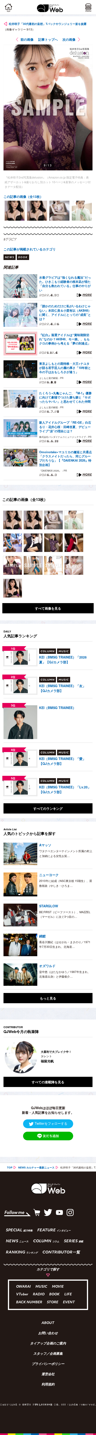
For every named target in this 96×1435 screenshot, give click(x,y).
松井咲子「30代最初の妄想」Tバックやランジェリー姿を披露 (47, 24)
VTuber (22, 1294)
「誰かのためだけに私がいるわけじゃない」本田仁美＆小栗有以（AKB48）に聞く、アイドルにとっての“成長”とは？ (65, 312)
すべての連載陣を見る (48, 1082)
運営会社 (48, 1374)
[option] (15, 211)
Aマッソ (45, 845)
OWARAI (23, 1287)
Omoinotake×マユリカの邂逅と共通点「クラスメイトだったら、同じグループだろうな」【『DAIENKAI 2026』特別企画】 (65, 458)
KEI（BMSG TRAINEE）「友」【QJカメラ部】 (62, 688)
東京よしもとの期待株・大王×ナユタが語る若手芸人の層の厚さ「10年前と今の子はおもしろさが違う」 (65, 367)
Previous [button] (7, 1057)
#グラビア (10, 239)
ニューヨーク (49, 874)
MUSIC (41, 1287)
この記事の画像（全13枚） (23, 196)
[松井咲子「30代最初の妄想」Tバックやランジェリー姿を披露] (12, 520)
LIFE (68, 1294)
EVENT (69, 1302)
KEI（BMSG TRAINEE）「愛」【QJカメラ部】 (62, 761)
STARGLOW (48, 906)
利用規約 (48, 1384)
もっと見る (48, 998)
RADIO (39, 1294)
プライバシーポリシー (48, 1364)
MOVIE (58, 1287)
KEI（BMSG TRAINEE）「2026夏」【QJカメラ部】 (63, 659)
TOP (9, 1167)
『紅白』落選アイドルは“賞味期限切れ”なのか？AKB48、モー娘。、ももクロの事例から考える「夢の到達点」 (65, 339)
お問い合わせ (48, 1333)
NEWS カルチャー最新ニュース (36, 1167)
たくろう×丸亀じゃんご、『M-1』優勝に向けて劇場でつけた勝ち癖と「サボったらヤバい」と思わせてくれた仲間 (65, 397)
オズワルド (47, 965)
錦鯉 (42, 936)
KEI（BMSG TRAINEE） (57, 707)
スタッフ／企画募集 (48, 1354)
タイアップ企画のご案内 (48, 1343)
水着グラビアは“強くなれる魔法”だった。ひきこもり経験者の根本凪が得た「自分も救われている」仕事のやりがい (65, 283)
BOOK (54, 1294)
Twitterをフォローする (51, 1123)
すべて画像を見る (48, 608)
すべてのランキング (48, 808)
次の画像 (68, 39)
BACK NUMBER (29, 1302)
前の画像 (27, 39)
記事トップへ (48, 39)
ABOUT (47, 1323)
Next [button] (85, 1057)
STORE (52, 1302)
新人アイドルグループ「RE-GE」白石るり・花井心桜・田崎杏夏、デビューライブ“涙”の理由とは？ (65, 426)
